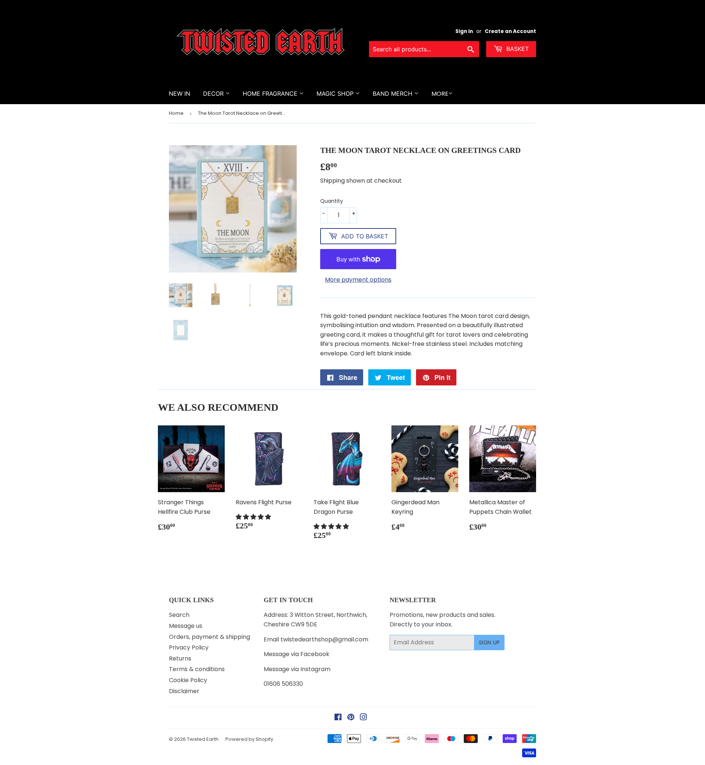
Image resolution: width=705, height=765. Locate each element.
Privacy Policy (189, 647)
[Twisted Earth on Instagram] (363, 718)
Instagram (315, 669)
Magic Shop (336, 93)
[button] (254, 517)
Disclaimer (184, 691)
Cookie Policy (188, 680)
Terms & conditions (197, 669)
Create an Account (510, 31)
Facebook (314, 654)
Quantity (331, 201)
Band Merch (393, 93)
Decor (214, 93)
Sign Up (489, 642)
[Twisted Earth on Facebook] (338, 718)
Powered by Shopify (249, 739)
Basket (517, 48)
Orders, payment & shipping (209, 637)
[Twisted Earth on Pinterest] (351, 718)
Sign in (464, 31)
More (439, 93)
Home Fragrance (271, 93)
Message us (185, 626)
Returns (180, 658)
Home (176, 113)
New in (179, 93)
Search (179, 615)
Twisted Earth (202, 739)
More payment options (358, 279)
